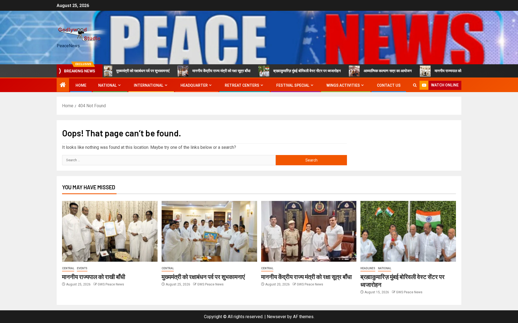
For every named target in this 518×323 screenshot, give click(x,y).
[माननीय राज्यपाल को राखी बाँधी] (110, 231)
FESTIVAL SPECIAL (292, 85)
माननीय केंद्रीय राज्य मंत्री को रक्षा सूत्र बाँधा (210, 71)
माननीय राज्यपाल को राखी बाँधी (443, 71)
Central (68, 268)
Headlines (367, 268)
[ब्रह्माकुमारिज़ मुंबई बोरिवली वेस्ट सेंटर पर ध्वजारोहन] (408, 231)
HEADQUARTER (194, 85)
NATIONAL (107, 85)
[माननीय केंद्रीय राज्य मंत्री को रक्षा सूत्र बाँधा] (309, 231)
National (384, 268)
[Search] (414, 85)
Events (82, 268)
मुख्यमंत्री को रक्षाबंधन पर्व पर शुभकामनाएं (131, 71)
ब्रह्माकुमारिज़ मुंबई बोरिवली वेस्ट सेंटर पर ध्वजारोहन (295, 71)
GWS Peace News (111, 284)
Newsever (276, 316)
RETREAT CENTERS (242, 85)
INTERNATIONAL (148, 85)
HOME (81, 85)
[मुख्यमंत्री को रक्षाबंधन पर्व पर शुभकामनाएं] (209, 231)
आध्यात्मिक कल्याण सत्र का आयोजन (376, 71)
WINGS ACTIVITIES (343, 85)
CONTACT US (389, 85)
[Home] (63, 85)
